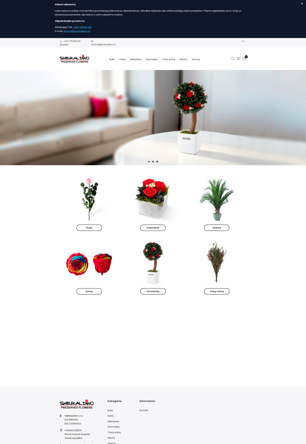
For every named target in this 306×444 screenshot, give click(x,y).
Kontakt (143, 410)
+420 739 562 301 (82, 27)
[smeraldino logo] (74, 59)
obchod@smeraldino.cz (76, 31)
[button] (244, 41)
